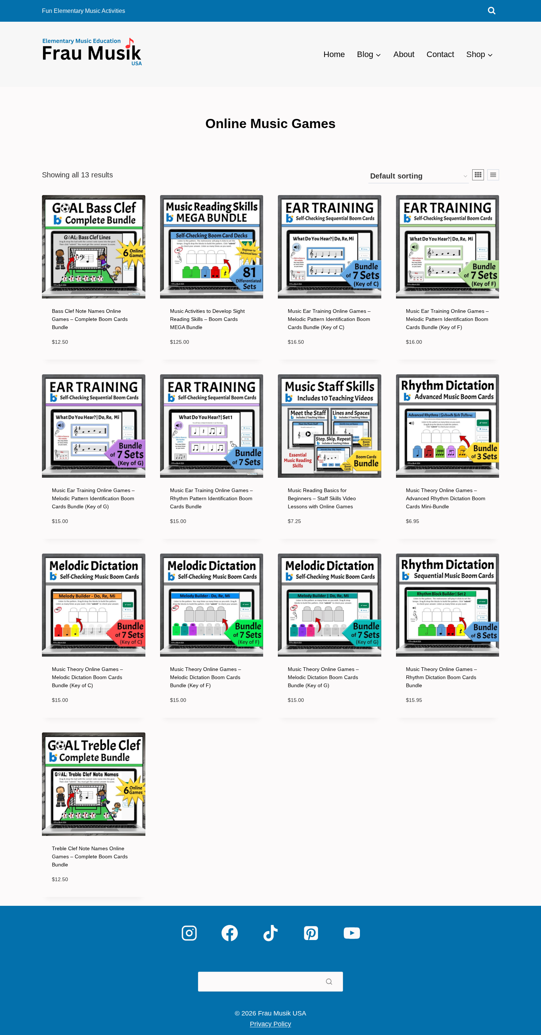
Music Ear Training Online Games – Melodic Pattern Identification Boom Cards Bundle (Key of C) (329, 319)
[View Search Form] (491, 11)
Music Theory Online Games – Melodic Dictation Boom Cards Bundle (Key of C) (87, 677)
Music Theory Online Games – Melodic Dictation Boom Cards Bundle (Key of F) (205, 677)
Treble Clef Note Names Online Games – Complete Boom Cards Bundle (90, 856)
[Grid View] (478, 174)
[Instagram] (189, 933)
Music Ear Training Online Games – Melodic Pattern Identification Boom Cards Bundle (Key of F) (447, 319)
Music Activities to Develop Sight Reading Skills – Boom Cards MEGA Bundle (207, 319)
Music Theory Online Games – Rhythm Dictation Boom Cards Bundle (441, 677)
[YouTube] (352, 933)
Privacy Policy (270, 1024)
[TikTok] (270, 933)
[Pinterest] (311, 933)
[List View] (493, 174)
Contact (440, 54)
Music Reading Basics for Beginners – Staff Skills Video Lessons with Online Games (322, 498)
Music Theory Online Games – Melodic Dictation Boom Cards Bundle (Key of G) (323, 677)
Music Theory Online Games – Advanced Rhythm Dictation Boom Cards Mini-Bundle (445, 498)
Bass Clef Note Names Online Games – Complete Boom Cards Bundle (90, 319)
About (403, 54)
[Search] (329, 981)
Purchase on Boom (90, 352)
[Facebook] (229, 933)
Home (334, 54)
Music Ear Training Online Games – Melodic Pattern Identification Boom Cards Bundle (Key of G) (93, 498)
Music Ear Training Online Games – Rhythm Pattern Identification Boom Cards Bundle (211, 498)
